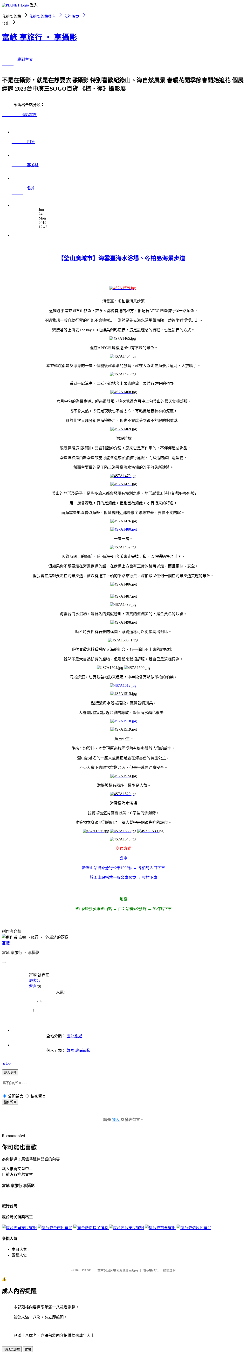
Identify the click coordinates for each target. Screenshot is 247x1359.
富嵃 (6, 943)
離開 (28, 1349)
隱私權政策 (150, 1270)
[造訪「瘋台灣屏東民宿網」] (19, 1228)
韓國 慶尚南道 (79, 1050)
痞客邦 (35, 981)
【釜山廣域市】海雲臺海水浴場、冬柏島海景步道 (121, 258)
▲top (6, 1063)
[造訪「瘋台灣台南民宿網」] (55, 1228)
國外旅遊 (74, 1036)
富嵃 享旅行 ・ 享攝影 (39, 37)
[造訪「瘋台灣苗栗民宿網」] (160, 1228)
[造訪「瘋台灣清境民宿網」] (194, 1228)
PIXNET (87, 1270)
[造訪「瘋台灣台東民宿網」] (126, 1228)
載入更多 (10, 1072)
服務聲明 (169, 1270)
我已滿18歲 (12, 1349)
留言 (33, 986)
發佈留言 (10, 1102)
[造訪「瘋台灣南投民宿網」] (91, 1228)
